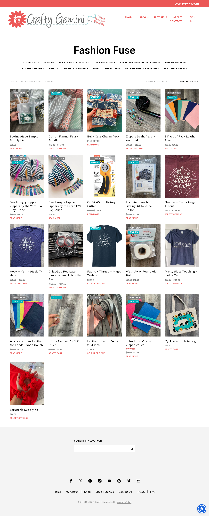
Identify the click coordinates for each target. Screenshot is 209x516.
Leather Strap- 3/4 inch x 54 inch (103, 343)
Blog (142, 18)
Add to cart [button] (55, 353)
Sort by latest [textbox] (188, 81)
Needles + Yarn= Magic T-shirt (180, 204)
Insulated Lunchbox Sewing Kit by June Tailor (139, 206)
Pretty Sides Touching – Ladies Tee (181, 273)
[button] (192, 17)
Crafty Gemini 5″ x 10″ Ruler (63, 343)
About (177, 18)
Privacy (141, 491)
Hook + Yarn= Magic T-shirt (26, 273)
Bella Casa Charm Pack (103, 136)
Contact (176, 21)
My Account (73, 491)
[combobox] (184, 81)
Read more (16, 148)
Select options (57, 148)
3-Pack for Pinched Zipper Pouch (139, 343)
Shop (128, 18)
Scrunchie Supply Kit (24, 409)
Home (12, 81)
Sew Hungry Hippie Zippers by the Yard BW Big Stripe (64, 206)
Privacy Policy (124, 502)
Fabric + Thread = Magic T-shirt (104, 273)
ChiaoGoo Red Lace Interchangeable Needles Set (65, 275)
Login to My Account (187, 3)
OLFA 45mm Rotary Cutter (101, 204)
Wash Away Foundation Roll (142, 273)
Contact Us (125, 491)
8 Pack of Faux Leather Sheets (181, 138)
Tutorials (161, 18)
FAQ (152, 491)
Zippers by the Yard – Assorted (140, 138)
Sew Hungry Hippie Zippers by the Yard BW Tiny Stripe (26, 206)
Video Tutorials (105, 491)
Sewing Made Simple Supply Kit (24, 138)
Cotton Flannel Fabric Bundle (63, 138)
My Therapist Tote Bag (180, 341)
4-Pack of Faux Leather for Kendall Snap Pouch (26, 343)
